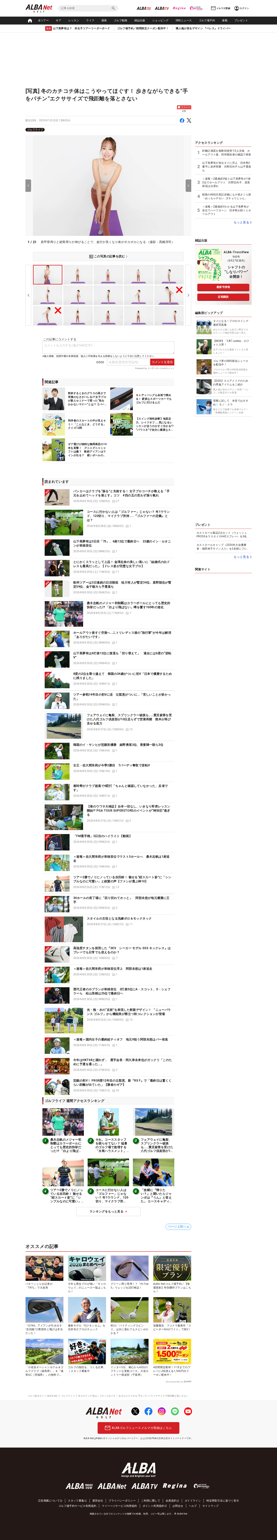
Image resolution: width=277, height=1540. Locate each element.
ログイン (244, 8)
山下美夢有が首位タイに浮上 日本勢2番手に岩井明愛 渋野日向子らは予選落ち (226, 166)
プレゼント (241, 20)
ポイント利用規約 (153, 1505)
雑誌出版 (139, 20)
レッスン (73, 20)
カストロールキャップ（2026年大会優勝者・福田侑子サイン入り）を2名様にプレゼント (223, 546)
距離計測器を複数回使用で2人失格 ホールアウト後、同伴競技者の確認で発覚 (226, 152)
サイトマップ (210, 1505)
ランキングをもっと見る (106, 1211)
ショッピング (160, 20)
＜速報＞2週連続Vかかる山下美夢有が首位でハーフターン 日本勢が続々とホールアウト (226, 210)
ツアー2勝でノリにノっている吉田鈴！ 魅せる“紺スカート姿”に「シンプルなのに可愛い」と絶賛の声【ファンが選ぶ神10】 (66, 1199)
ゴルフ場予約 (207, 20)
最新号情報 (223, 286)
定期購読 (223, 296)
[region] (108, 129)
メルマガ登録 (223, 8)
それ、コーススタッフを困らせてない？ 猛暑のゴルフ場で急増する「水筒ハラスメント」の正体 (111, 1147)
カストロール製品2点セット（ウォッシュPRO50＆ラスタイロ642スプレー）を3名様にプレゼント (223, 534)
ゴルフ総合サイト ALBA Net (42, 1396)
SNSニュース (184, 20)
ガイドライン (193, 1500)
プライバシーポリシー (122, 1500)
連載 (224, 20)
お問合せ (177, 1505)
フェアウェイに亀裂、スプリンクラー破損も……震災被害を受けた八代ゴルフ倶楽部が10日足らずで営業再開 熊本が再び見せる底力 (129, 719)
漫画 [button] (104, 20)
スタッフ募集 (76, 1500)
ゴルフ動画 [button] (120, 20)
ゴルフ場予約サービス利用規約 (77, 1505)
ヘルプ (193, 1505)
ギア (58, 20)
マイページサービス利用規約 (119, 1505)
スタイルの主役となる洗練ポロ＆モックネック (119, 918)
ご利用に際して (150, 1500)
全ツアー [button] (43, 20)
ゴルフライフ (35, 129)
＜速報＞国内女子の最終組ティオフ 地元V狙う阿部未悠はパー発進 (120, 1039)
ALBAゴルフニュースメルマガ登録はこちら (142, 1428)
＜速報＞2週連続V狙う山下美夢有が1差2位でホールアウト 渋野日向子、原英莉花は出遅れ (226, 182)
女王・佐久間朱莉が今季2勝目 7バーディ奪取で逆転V (111, 765)
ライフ (90, 20)
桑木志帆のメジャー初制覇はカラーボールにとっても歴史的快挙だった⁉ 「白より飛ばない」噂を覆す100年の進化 (66, 1149)
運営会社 (97, 1500)
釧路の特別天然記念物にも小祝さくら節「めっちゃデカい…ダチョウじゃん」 (226, 196)
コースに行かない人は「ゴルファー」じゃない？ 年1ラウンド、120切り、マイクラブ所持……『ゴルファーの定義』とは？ (128, 516)
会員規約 (171, 1500)
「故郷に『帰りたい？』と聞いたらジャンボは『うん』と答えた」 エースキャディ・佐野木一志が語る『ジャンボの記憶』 (156, 1199)
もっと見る (241, 222)
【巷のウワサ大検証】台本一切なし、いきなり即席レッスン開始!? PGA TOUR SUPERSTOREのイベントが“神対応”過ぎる (128, 811)
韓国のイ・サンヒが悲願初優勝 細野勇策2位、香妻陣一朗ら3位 (118, 745)
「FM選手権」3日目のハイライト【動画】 (102, 836)
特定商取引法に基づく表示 (222, 1500)
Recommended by (174, 1381)
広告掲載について (49, 1500)
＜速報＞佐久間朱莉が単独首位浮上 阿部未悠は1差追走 (112, 968)
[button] (108, 497)
